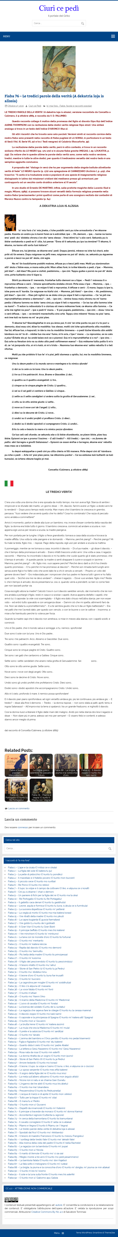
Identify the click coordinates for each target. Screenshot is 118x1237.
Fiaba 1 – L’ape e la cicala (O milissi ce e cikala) (32, 867)
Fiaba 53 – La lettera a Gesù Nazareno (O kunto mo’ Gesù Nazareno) (44, 1048)
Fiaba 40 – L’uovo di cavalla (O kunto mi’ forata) (33, 1003)
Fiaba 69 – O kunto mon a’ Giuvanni (27, 1104)
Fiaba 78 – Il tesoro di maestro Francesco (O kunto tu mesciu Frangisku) (46, 1136)
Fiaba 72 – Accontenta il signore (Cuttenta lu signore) (36, 1115)
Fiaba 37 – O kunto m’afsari (22, 993)
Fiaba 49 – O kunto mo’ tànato (24, 1035)
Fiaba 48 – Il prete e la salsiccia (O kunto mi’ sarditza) (35, 1031)
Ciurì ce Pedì (35, 106)
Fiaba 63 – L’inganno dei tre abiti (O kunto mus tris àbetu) (38, 1083)
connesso (23, 827)
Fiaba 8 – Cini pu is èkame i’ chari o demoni (31, 891)
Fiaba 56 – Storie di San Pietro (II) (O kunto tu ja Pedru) (36, 1059)
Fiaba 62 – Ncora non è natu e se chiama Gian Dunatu (36, 1080)
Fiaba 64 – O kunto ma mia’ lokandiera (28, 1087)
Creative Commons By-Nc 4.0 (47, 1212)
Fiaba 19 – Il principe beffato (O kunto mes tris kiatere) (36, 930)
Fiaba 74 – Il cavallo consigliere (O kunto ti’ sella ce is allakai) (39, 1122)
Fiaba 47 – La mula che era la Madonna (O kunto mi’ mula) (39, 1027)
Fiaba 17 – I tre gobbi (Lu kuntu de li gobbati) (31, 923)
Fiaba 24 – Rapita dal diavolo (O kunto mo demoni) (34, 947)
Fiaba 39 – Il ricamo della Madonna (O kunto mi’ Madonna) (39, 1000)
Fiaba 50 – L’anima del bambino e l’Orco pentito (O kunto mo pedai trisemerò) (49, 1038)
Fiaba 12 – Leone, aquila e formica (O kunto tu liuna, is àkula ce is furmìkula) (48, 905)
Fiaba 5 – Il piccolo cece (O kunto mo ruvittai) (32, 881)
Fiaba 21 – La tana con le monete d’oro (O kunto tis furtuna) (39, 937)
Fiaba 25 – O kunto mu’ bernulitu (25, 951)
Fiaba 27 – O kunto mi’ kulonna (24, 958)
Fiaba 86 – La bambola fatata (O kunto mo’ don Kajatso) (37, 1160)
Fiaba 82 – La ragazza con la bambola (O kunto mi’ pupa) (38, 1146)
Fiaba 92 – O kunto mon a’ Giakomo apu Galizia (33, 1177)
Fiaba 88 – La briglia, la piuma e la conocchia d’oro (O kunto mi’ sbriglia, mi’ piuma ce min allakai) (59, 1167)
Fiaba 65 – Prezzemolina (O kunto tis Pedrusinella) (34, 1090)
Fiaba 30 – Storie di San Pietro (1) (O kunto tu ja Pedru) (36, 968)
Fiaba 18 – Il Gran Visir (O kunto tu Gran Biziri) (31, 926)
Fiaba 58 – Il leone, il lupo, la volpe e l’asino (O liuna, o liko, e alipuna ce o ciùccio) (51, 1066)
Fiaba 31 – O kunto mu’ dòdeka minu (27, 972)
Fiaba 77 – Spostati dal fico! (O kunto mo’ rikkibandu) (35, 1132)
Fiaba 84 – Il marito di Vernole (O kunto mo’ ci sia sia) (35, 1153)
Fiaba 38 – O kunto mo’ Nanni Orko (26, 996)
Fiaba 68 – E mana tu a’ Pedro (24, 1101)
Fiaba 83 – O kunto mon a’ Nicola (25, 1150)
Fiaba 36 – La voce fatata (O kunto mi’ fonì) (30, 989)
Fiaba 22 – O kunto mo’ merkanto (25, 940)
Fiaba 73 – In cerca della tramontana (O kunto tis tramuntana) (40, 1118)
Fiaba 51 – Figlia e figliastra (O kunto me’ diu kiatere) (35, 1041)
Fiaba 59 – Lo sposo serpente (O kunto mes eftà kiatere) (37, 1069)
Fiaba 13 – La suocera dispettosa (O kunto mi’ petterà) (36, 909)
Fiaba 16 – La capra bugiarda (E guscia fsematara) (34, 919)
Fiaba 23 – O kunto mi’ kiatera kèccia (27, 944)
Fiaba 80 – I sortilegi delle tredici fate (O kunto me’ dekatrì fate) (41, 1139)
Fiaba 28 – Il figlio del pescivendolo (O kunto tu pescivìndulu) (40, 961)
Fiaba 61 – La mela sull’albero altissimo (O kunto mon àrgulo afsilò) (43, 1076)
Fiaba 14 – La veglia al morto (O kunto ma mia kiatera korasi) (39, 912)
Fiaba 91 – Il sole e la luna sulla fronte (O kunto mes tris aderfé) (41, 1174)
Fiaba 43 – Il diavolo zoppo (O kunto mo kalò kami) (34, 1014)
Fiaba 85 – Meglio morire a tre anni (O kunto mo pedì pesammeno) (43, 1157)
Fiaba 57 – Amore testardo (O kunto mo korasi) (32, 1062)
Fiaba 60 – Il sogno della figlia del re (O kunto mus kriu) (37, 1073)
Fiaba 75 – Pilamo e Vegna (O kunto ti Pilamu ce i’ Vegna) (38, 1125)
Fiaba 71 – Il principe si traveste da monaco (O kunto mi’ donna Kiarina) (45, 1111)
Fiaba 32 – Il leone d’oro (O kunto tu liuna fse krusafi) (35, 975)
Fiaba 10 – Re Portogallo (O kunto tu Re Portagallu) (35, 898)
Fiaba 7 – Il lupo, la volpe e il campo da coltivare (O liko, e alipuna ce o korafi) (48, 888)
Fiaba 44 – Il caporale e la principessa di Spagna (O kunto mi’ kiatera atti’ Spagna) (50, 1017)
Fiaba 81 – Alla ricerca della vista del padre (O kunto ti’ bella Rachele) (44, 1143)
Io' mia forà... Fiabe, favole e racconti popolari (69, 106)
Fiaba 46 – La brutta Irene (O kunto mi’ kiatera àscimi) (36, 1024)
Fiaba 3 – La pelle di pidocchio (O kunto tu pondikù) (35, 874)
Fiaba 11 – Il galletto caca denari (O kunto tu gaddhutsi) (37, 902)
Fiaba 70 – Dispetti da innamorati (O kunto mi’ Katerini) (36, 1108)
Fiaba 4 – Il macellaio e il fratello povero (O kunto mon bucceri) (41, 878)
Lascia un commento (18, 808)
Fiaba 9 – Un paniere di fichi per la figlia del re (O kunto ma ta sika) (43, 895)
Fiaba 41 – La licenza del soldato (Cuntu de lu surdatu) (36, 1007)
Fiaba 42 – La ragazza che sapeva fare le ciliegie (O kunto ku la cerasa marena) (49, 1010)
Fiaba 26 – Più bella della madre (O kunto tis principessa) (38, 954)
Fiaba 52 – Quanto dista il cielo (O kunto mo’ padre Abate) (38, 1045)
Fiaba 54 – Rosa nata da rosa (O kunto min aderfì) (34, 1052)
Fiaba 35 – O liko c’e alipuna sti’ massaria (29, 986)
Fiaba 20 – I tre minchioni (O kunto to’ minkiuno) (33, 933)
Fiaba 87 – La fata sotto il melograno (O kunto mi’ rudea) (37, 1163)
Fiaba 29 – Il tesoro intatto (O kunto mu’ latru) (32, 965)
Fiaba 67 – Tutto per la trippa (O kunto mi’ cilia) (32, 1097)
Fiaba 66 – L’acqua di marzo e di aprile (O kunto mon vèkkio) (40, 1094)
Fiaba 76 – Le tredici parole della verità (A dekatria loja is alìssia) (41, 1129)
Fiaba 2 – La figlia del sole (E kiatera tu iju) (30, 870)
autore (58, 1205)
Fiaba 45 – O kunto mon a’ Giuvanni (26, 1021)
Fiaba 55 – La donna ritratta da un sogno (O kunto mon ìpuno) (40, 1055)
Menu (6, 36)
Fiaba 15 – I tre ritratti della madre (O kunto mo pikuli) (36, 916)
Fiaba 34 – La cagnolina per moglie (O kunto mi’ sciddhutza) (39, 982)
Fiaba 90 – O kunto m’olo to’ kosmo (27, 1171)
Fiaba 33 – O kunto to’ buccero (24, 979)
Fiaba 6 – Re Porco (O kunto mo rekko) (28, 885)
